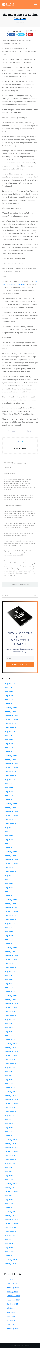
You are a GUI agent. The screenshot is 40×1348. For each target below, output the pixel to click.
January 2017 (10, 1144)
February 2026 (11, 708)
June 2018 (9, 1076)
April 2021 (9, 940)
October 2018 (10, 1060)
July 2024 (8, 784)
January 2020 (10, 1000)
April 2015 (9, 1204)
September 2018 (12, 1064)
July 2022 (8, 880)
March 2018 (10, 1088)
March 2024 (10, 800)
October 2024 (10, 772)
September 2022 (12, 872)
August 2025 (10, 732)
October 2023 (10, 820)
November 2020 (11, 960)
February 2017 (11, 1140)
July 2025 (8, 735)
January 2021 (10, 952)
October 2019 (10, 1012)
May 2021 (9, 936)
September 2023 (12, 824)
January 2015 (10, 1216)
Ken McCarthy (8, 462)
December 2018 (11, 1052)
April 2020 (9, 988)
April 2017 (9, 1132)
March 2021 (10, 944)
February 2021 (11, 948)
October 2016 (10, 1156)
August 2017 (10, 1116)
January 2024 (10, 808)
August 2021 (10, 924)
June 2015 (9, 1196)
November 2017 (11, 1104)
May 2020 (9, 984)
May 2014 (9, 1248)
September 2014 (12, 1232)
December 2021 (11, 908)
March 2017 (10, 1136)
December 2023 (11, 812)
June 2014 (9, 1244)
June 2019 (9, 1028)
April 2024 (9, 796)
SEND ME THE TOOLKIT (20, 664)
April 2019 (9, 1036)
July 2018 (8, 1072)
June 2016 (9, 1172)
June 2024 (9, 788)
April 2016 (9, 1180)
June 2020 (9, 980)
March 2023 (10, 848)
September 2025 (12, 727)
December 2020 (11, 956)
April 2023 (9, 844)
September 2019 (12, 1016)
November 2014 (11, 1224)
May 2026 (9, 695)
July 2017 (8, 1120)
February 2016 (11, 1184)
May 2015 (9, 1200)
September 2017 (12, 1112)
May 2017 (9, 1128)
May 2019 (9, 1032)
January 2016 (10, 1188)
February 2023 (11, 852)
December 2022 (11, 860)
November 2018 (11, 1056)
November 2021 (11, 912)
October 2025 (10, 724)
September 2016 (12, 1160)
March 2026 (10, 703)
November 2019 (11, 1008)
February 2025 (11, 756)
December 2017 (11, 1100)
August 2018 (10, 1068)
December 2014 (11, 1220)
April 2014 (9, 1252)
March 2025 (10, 751)
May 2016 (9, 1176)
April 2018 (9, 1084)
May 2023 (9, 840)
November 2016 (11, 1152)
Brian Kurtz (16, 31)
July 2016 (8, 1168)
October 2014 (10, 1228)
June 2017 (9, 1124)
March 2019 (10, 1040)
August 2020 (10, 972)
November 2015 (11, 1192)
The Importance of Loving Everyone (20, 16)
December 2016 (11, 1148)
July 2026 (8, 687)
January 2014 (10, 1264)
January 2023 (10, 856)
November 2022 (11, 864)
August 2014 (10, 1236)
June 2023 (9, 836)
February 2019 (11, 1044)
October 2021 (10, 916)
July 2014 (8, 1240)
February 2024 (11, 804)
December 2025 (11, 716)
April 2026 (9, 700)
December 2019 (11, 1004)
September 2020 (12, 968)
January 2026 (10, 711)
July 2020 (8, 976)
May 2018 (9, 1080)
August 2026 (10, 684)
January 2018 (10, 1096)
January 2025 (10, 759)
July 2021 (8, 928)
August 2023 (10, 828)
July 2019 (8, 1024)
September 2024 (12, 775)
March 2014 (10, 1256)
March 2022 (10, 896)
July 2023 (8, 832)
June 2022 (9, 884)
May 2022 (9, 888)
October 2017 (10, 1108)
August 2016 (10, 1164)
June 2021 (9, 932)
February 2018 (11, 1092)
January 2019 (10, 1048)
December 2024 (11, 764)
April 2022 (9, 892)
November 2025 (11, 719)
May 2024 (9, 792)
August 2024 (10, 780)
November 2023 (11, 816)
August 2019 (10, 1020)
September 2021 (12, 920)
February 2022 (11, 900)
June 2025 (9, 740)
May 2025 (9, 743)
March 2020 (10, 992)
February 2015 (11, 1212)
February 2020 (11, 996)
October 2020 (10, 964)
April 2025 (9, 748)
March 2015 (10, 1208)
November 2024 (11, 767)
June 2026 (9, 692)
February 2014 (11, 1260)
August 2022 (10, 876)
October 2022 (10, 868)
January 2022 (10, 904)
